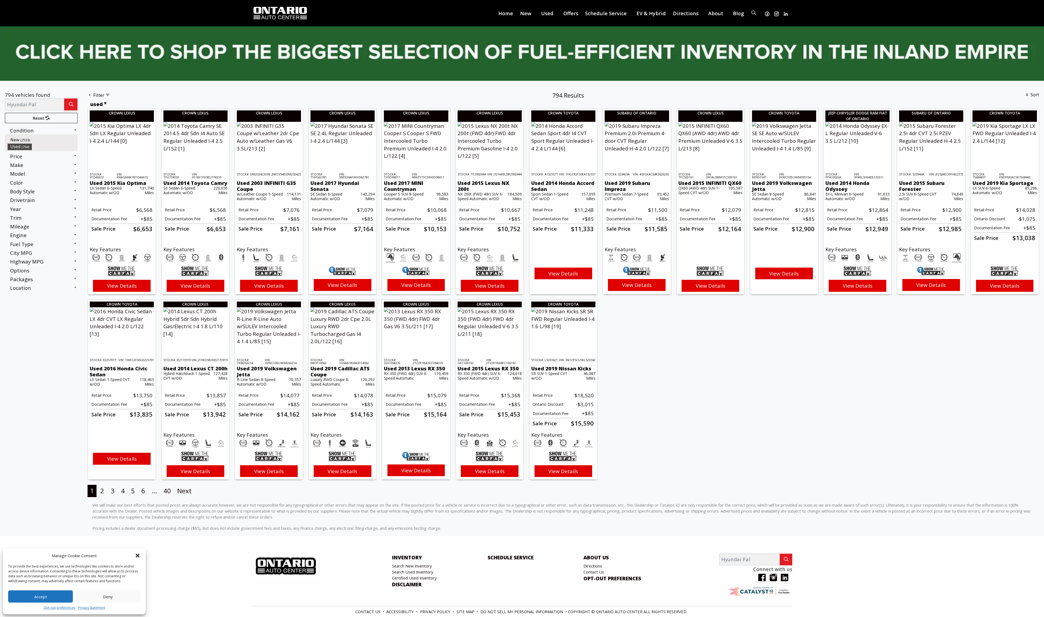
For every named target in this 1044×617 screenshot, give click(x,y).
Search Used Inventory (412, 572)
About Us (596, 557)
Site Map (466, 611)
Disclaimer (407, 584)
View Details (122, 285)
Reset (39, 118)
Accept (40, 596)
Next (184, 490)
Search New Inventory (412, 566)
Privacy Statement (91, 607)
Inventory (407, 557)
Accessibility (400, 611)
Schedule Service (511, 557)
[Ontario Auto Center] (280, 12)
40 (167, 490)
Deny (108, 596)
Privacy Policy (436, 611)
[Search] (70, 104)
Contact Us (593, 572)
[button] (137, 555)
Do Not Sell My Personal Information (522, 611)
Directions (592, 566)
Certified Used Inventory (414, 578)
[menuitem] (43, 139)
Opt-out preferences (59, 607)
